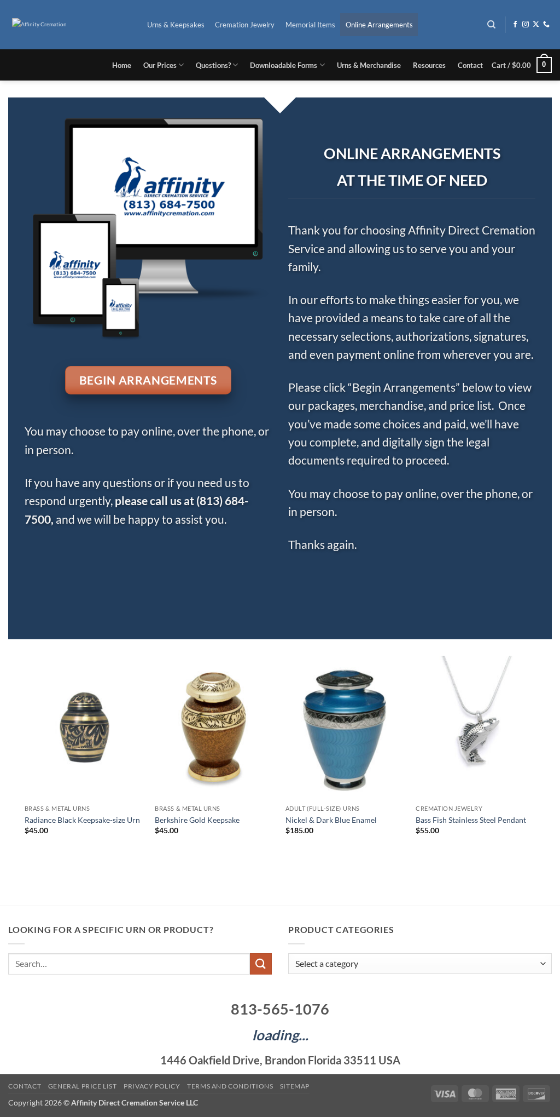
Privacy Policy (152, 1086)
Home (121, 65)
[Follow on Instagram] (525, 24)
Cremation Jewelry (245, 24)
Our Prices (160, 65)
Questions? (213, 65)
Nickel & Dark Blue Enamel (331, 819)
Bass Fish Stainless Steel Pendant (471, 819)
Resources (429, 65)
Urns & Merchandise (369, 65)
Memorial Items (310, 24)
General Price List (82, 1086)
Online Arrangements (379, 24)
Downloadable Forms (283, 65)
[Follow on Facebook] (515, 24)
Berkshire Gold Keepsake (197, 819)
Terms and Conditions (230, 1086)
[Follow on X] (536, 24)
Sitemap (295, 1086)
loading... (280, 1035)
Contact (470, 65)
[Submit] (261, 964)
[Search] (491, 24)
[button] (522, 65)
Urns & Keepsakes (176, 24)
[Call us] (546, 24)
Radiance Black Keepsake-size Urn (82, 819)
